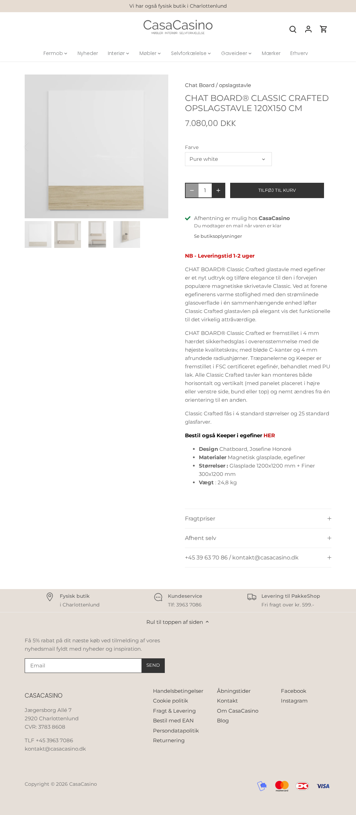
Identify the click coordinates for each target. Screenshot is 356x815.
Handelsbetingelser (178, 691)
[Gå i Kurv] (323, 28)
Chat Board (200, 85)
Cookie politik (170, 700)
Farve (192, 147)
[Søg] (293, 28)
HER (269, 435)
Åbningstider (234, 691)
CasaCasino (83, 784)
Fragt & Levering (174, 710)
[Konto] (308, 28)
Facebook (293, 691)
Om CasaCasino (237, 710)
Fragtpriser (200, 518)
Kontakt (227, 700)
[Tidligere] (35, 146)
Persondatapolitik (176, 730)
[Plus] (218, 190)
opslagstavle (235, 85)
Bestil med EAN (173, 720)
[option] (96, 146)
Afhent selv (200, 538)
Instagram (294, 700)
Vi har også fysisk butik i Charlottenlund (178, 6)
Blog (223, 720)
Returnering (169, 740)
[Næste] (157, 146)
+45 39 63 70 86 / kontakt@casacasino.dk (242, 557)
